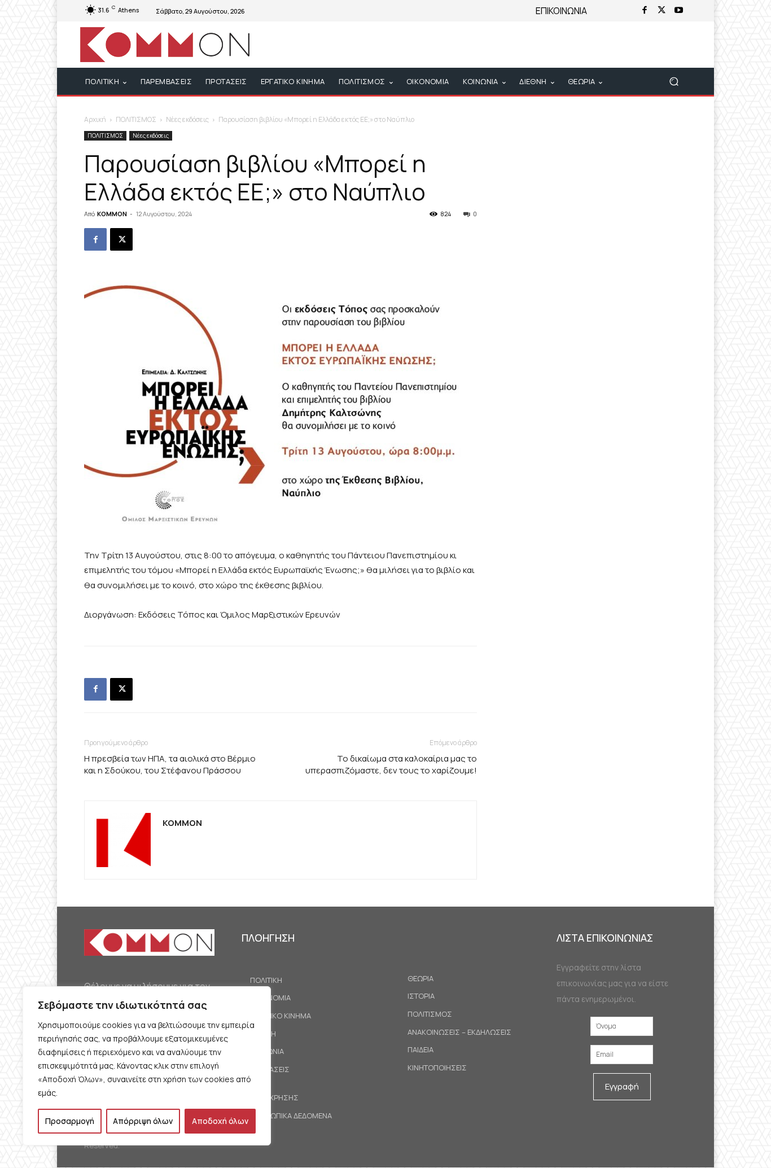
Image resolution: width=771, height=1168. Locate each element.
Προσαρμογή (69, 1120)
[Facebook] (644, 10)
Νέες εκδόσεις (187, 119)
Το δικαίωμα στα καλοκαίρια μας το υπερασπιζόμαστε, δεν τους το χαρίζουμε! (391, 764)
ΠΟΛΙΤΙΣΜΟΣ (136, 119)
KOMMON (112, 213)
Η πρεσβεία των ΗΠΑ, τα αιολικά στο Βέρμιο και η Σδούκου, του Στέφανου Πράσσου (170, 764)
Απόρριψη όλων (143, 1120)
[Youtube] (678, 10)
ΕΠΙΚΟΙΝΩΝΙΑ (561, 11)
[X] (661, 10)
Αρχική (95, 119)
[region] (147, 1065)
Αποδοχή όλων (220, 1120)
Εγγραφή (622, 1086)
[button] (673, 81)
